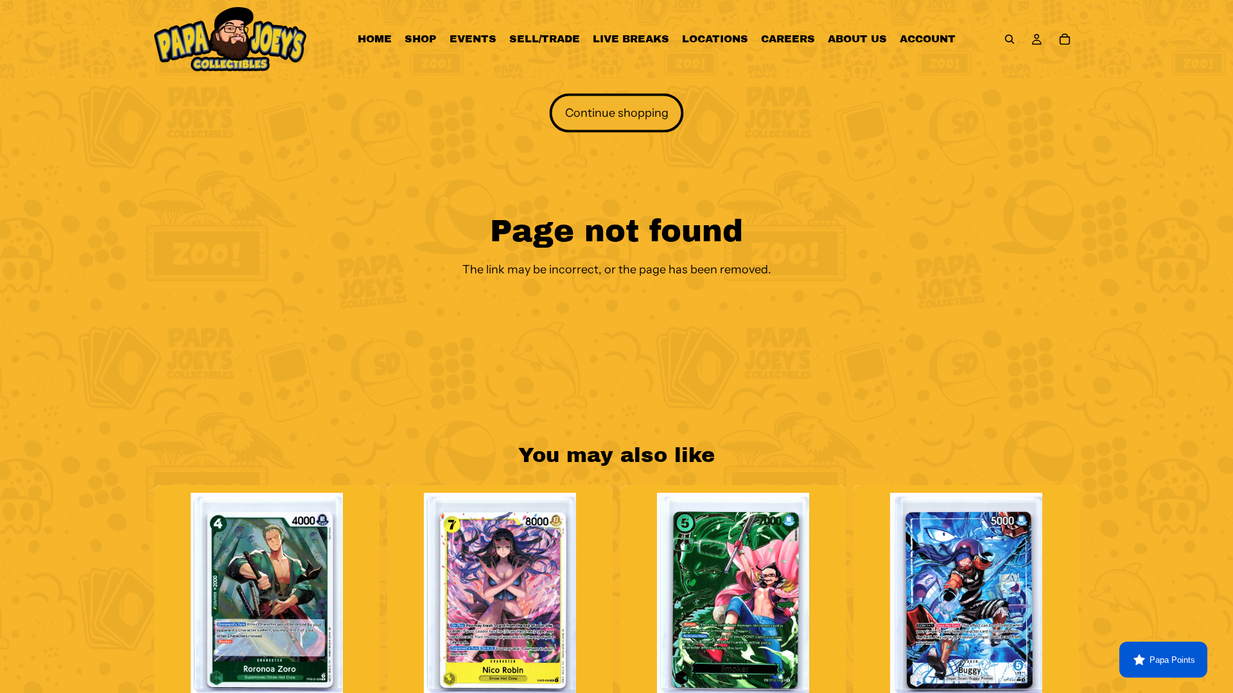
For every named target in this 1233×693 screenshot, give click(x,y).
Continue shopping (617, 113)
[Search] (1009, 39)
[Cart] (1065, 39)
